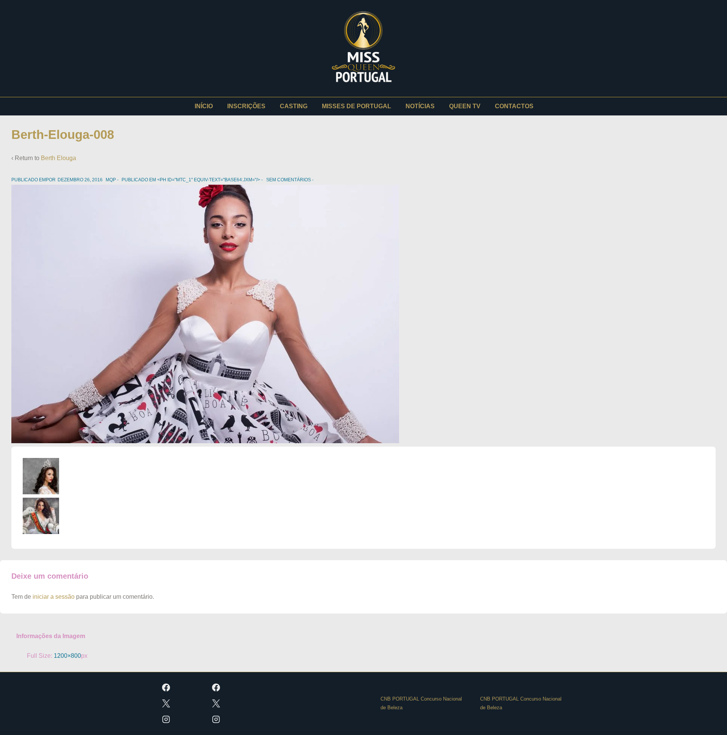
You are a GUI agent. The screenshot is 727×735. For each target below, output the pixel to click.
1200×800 (67, 655)
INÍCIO (204, 106)
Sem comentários (288, 179)
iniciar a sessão (54, 596)
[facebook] (166, 688)
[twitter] (166, 704)
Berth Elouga (58, 158)
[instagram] (166, 719)
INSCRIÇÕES (246, 106)
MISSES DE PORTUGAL (356, 106)
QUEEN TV (465, 106)
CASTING (293, 106)
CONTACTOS (514, 106)
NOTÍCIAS (420, 106)
